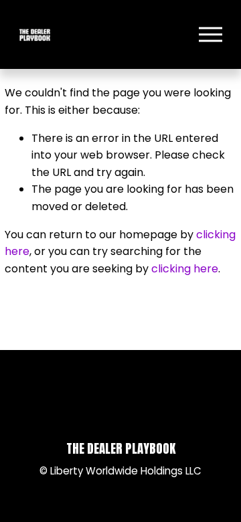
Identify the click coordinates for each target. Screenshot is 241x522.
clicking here (184, 268)
